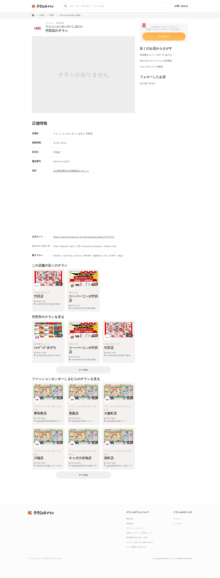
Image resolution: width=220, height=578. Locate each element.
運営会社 (129, 519)
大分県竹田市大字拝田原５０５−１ (71, 170)
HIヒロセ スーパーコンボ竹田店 (156, 60)
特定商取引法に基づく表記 (137, 537)
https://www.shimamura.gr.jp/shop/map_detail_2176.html (83, 236)
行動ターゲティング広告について (139, 533)
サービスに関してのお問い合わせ (139, 542)
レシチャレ (177, 523)
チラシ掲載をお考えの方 (136, 547)
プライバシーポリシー (135, 528)
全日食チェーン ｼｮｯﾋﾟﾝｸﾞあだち (156, 54)
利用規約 (129, 523)
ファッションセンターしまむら (64, 26)
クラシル (177, 519)
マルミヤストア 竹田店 (151, 66)
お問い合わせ (181, 6)
